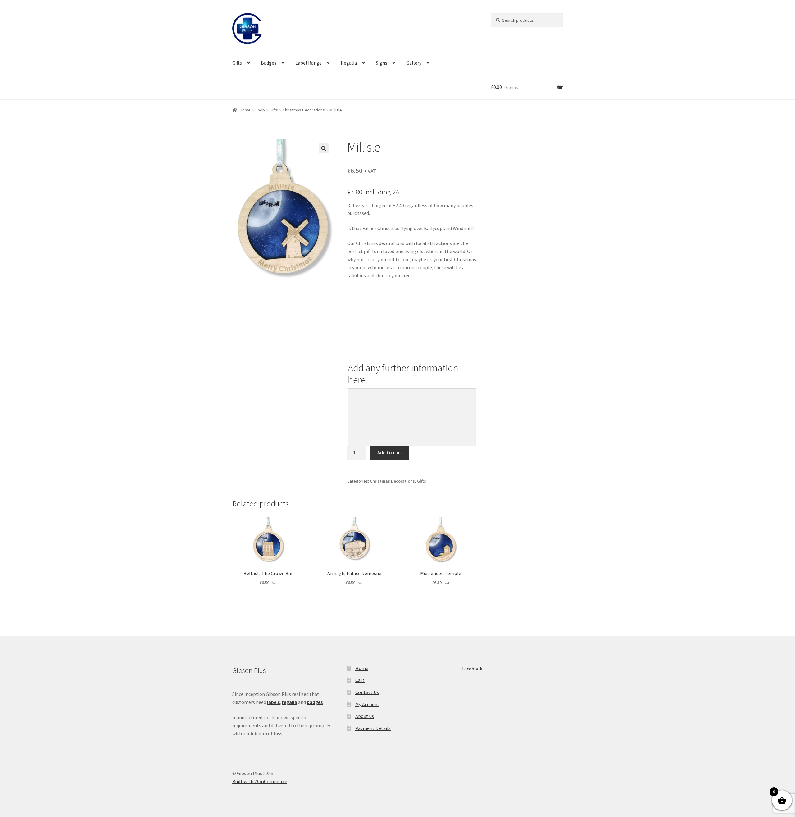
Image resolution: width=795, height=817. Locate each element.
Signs (381, 63)
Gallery (413, 63)
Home (245, 110)
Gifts (237, 63)
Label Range (308, 63)
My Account (367, 704)
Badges (268, 63)
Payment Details (373, 728)
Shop (260, 110)
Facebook (472, 668)
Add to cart (389, 452)
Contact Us (367, 692)
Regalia (349, 63)
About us (364, 716)
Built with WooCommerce (259, 781)
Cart (360, 680)
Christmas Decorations (304, 110)
